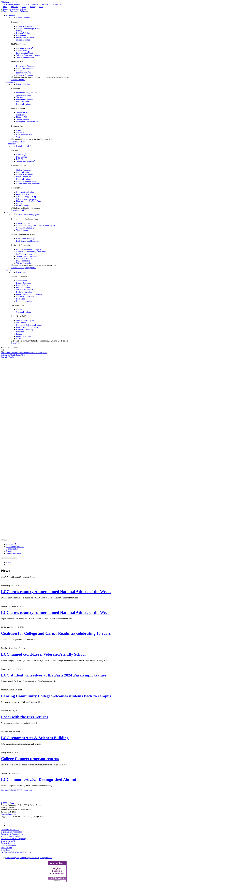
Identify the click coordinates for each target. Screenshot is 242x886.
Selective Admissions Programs (28, 55)
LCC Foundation (23, 261)
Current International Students (28, 183)
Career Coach (22, 51)
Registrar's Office (23, 33)
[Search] (2, 350)
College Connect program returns (30, 758)
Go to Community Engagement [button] (23, 268)
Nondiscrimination (8, 845)
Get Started (20, 132)
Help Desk (20, 299)
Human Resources (23, 283)
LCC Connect (21, 157)
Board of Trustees (23, 285)
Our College (21, 323)
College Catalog (22, 70)
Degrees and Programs (25, 66)
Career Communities (24, 68)
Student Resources (23, 170)
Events (8, 551)
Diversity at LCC (8, 841)
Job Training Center (24, 254)
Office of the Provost (24, 290)
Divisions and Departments (27, 327)
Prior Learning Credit (24, 53)
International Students (24, 99)
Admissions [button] (10, 82)
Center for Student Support (27, 181)
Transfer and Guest (23, 95)
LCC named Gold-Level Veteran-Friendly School (43, 654)
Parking (19, 334)
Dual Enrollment (22, 102)
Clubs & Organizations (25, 192)
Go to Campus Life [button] (18, 210)
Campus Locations (23, 104)
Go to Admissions (23, 84)
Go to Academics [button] (18, 80)
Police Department (23, 177)
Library (19, 31)
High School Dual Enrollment (28, 241)
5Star (5, 7)
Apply (18, 130)
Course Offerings (23, 48)
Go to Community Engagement (28, 215)
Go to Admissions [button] (18, 141)
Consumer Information (25, 296)
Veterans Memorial (23, 263)
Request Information (24, 135)
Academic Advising (24, 26)
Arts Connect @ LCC (25, 197)
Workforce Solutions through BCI (29, 249)
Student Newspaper (24, 161)
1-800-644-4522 (7, 803)
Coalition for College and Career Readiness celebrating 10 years (56, 633)
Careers (19, 310)
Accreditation (21, 281)
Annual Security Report (10, 836)
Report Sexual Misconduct (11, 832)
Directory (20, 332)
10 (23, 790)
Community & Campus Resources (29, 325)
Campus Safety (12, 549)
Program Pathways (23, 73)
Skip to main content (9, 2)
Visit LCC (20, 338)
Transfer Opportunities (25, 57)
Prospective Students (12, 4)
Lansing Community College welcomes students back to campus (56, 696)
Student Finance (22, 119)
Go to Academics (23, 18)
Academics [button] (10, 15)
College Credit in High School (28, 28)
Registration (21, 35)
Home (8, 562)
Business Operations (24, 292)
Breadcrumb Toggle (9, 558)
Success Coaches (23, 40)
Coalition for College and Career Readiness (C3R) (36, 225)
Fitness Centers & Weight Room (29, 201)
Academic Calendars (24, 75)
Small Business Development (27, 256)
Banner (32, 7)
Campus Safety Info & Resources (17, 852)
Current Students (31, 4)
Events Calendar (22, 206)
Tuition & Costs (22, 112)
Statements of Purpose (25, 320)
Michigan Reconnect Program (28, 122)
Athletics (20, 155)
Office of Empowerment (26, 199)
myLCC (14, 7)
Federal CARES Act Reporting (13, 839)
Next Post (28, 790)
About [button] (8, 270)
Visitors (45, 4)
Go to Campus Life (24, 146)
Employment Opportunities (12, 834)
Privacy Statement (8, 843)
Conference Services (24, 258)
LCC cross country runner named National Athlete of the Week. (56, 591)
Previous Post (6, 790)
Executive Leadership (24, 329)
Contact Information (24, 301)
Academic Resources (24, 174)
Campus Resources (23, 172)
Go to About (21, 272)
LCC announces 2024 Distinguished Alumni (38, 779)
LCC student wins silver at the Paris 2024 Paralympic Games (53, 675)
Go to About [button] (16, 343)
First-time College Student (26, 93)
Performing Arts (22, 194)
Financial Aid (21, 117)
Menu (4, 540)
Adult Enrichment (23, 223)
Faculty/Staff (57, 4)
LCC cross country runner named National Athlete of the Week (55, 612)
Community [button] (11, 212)
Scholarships (21, 115)
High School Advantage (25, 239)
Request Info (6, 801)
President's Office (23, 287)
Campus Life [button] (11, 144)
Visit (18, 137)
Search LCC (6, 347)
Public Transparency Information (29, 294)
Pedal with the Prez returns (24, 717)
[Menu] (27, 11)
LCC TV (19, 159)
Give (41, 7)
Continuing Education (25, 228)
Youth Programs (22, 230)
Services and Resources (25, 37)
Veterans (19, 97)
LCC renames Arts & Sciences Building (35, 738)
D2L (24, 7)
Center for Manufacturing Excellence (31, 252)
